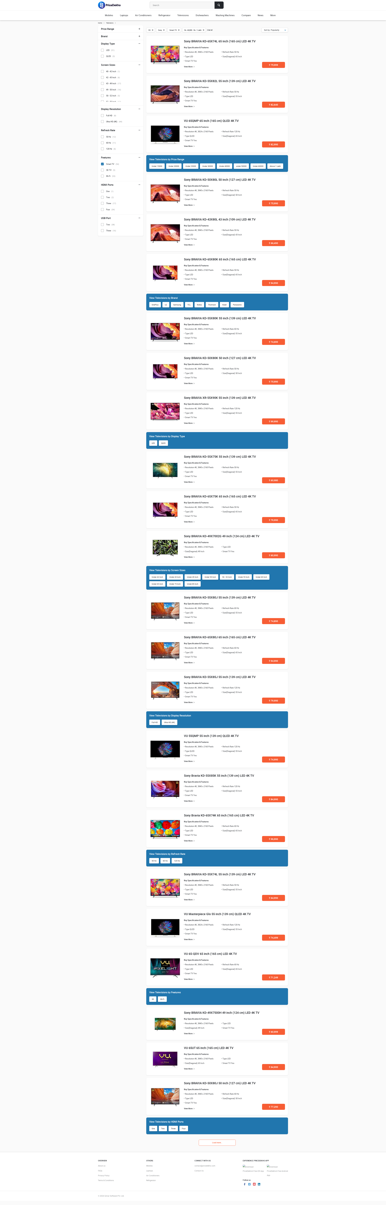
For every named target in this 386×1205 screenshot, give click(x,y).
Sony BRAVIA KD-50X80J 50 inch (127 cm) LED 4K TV (220, 1083)
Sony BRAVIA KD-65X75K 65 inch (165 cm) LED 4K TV (220, 496)
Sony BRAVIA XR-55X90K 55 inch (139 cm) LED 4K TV (220, 398)
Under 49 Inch (192, 577)
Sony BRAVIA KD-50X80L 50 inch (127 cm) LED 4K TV (220, 180)
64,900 (273, 1067)
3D (153, 999)
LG (166, 304)
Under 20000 (174, 166)
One (153, 1128)
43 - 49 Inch (113, 83)
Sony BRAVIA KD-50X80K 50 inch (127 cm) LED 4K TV (220, 358)
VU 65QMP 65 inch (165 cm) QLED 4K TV (211, 121)
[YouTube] (254, 1184)
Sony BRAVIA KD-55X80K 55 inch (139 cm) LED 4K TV (220, 318)
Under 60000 (258, 166)
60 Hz (165, 861)
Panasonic (237, 304)
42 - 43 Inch (113, 77)
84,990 (273, 799)
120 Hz (177, 861)
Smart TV (112, 164)
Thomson (212, 304)
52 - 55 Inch (113, 101)
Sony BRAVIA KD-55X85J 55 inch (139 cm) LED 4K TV (220, 677)
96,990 (273, 839)
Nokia (199, 304)
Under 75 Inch (175, 584)
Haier (224, 304)
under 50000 (241, 166)
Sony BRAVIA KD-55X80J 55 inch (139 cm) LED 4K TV (220, 597)
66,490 (273, 243)
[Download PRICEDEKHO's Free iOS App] (253, 1169)
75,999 (273, 64)
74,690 (273, 341)
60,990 (273, 555)
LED (153, 443)
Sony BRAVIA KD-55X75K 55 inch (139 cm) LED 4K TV (220, 457)
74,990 (273, 759)
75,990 (273, 203)
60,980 (273, 480)
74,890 (273, 621)
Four (184, 1128)
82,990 (273, 144)
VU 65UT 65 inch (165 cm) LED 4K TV (208, 1048)
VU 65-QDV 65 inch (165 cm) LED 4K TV (210, 954)
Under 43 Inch (175, 577)
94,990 (273, 282)
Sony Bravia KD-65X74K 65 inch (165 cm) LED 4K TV (219, 815)
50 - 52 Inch (227, 577)
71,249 (273, 977)
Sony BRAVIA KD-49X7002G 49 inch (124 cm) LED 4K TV (221, 536)
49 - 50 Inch (113, 89)
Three (173, 1128)
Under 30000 (207, 166)
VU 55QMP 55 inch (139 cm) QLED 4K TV (211, 736)
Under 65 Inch (157, 584)
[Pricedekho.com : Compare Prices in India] (111, 5)
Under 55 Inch (243, 577)
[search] (219, 5)
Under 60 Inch (261, 577)
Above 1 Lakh (275, 166)
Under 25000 (190, 166)
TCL (189, 304)
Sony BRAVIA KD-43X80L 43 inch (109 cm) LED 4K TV (220, 219)
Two (163, 1128)
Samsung (177, 304)
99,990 (273, 421)
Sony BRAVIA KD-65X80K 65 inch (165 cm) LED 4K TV (220, 259)
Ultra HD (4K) (169, 722)
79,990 (273, 520)
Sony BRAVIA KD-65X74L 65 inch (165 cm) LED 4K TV (220, 41)
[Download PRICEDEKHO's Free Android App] (277, 1171)
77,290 (273, 1106)
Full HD (155, 722)
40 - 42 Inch (113, 71)
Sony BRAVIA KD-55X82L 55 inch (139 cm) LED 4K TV (220, 81)
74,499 (273, 937)
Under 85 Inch (192, 584)
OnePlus (155, 304)
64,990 (273, 897)
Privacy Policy (103, 1175)
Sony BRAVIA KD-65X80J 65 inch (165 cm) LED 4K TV (220, 637)
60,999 (273, 1031)
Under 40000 (224, 166)
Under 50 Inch (210, 577)
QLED (163, 443)
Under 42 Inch (157, 577)
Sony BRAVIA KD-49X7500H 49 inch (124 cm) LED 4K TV (221, 1013)
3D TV (110, 170)
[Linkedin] (259, 1184)
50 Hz (154, 861)
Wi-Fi (162, 999)
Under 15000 (157, 166)
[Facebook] (244, 1184)
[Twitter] (249, 1184)
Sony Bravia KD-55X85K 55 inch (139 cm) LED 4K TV (219, 776)
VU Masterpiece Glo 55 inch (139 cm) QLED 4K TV (217, 914)
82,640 (273, 104)
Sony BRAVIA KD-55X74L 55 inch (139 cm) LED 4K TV (220, 874)
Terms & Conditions (106, 1180)
